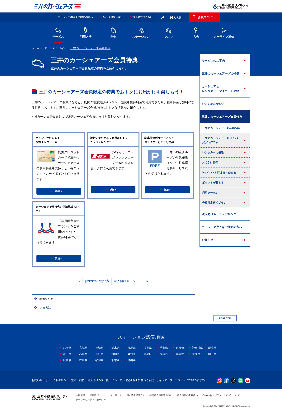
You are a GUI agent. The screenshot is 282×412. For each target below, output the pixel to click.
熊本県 (115, 360)
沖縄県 (132, 360)
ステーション (141, 36)
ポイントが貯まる (213, 182)
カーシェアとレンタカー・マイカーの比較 (220, 88)
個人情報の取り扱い (187, 395)
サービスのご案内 (55, 48)
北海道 (67, 347)
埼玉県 (148, 347)
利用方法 (86, 36)
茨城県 (99, 347)
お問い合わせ (40, 380)
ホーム (35, 48)
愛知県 (132, 354)
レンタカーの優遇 (213, 152)
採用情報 (94, 395)
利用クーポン (210, 192)
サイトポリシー (59, 380)
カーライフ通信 (224, 36)
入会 (196, 36)
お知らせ (207, 239)
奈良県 (196, 354)
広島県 (67, 360)
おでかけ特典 (210, 162)
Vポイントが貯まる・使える (219, 172)
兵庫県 (180, 354)
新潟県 (212, 347)
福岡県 (99, 360)
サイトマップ (164, 380)
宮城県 (83, 347)
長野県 (99, 354)
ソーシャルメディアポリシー (91, 399)
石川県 (83, 354)
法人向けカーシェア (128, 281)
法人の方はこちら (143, 17)
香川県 (83, 360)
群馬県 (132, 347)
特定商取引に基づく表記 (139, 380)
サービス (58, 36)
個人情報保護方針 (135, 395)
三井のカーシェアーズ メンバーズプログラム (221, 140)
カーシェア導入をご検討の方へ (75, 17)
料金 (113, 36)
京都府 (148, 354)
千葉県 (164, 347)
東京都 (180, 347)
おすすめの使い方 (97, 281)
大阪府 (164, 354)
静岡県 (115, 354)
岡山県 (212, 354)
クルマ (168, 36)
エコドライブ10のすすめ (190, 380)
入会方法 (45, 307)
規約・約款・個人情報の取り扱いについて (96, 380)
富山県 (67, 354)
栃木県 (115, 347)
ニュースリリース (112, 395)
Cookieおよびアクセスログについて (221, 395)
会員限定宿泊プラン (214, 202)
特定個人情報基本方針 (160, 395)
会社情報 (80, 395)
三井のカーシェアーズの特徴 (220, 73)
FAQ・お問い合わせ (112, 17)
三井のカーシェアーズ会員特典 (221, 128)
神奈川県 (197, 347)
